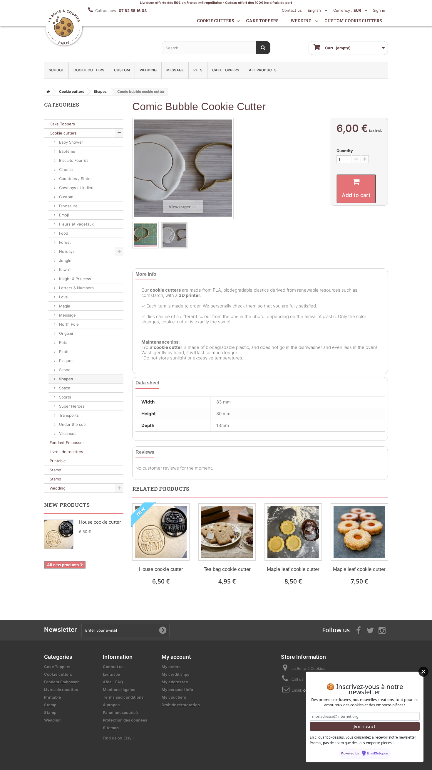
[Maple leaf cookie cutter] (293, 532)
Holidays (66, 251)
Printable (58, 460)
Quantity (344, 150)
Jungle (64, 260)
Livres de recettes (66, 451)
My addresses (175, 682)
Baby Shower (70, 142)
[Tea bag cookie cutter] (227, 532)
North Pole (68, 324)
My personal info (177, 689)
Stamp (55, 470)
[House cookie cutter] (161, 532)
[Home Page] (47, 91)
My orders (171, 666)
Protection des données (125, 720)
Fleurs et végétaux (76, 224)
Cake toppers (262, 20)
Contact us (292, 10)
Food (63, 233)
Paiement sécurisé (120, 712)
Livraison (111, 674)
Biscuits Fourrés (73, 160)
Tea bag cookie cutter (227, 569)
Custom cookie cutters (353, 20)
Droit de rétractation (181, 704)
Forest (64, 242)
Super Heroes (71, 406)
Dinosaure (68, 206)
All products (263, 70)
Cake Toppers (225, 70)
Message (175, 70)
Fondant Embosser (67, 442)
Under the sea (72, 424)
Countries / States (75, 178)
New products (67, 504)
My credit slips (175, 674)
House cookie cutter (161, 569)
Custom (122, 70)
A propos (111, 704)
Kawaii (64, 269)
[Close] (423, 672)
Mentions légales (119, 689)
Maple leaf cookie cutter (293, 569)
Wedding (301, 20)
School (56, 70)
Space (64, 388)
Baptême (66, 151)
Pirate (64, 351)
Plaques (65, 360)
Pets (197, 70)
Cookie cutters (215, 20)
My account (176, 657)
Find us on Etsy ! (118, 738)
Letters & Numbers (76, 287)
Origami (65, 333)
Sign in (379, 10)
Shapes (65, 378)
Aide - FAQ (113, 682)
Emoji (63, 215)
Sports (64, 397)
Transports (68, 415)
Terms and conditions (123, 697)
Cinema (65, 169)
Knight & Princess (74, 278)
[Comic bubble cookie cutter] (145, 235)
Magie (64, 306)
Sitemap (111, 727)
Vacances (67, 433)
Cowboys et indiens (77, 187)
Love (63, 297)
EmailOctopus (377, 753)
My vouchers (174, 697)
